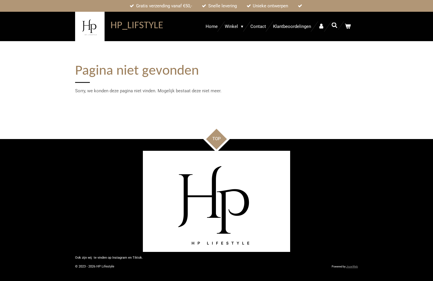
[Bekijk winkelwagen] (347, 26)
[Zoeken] (334, 25)
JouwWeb (352, 266)
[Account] (321, 26)
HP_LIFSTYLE (136, 26)
